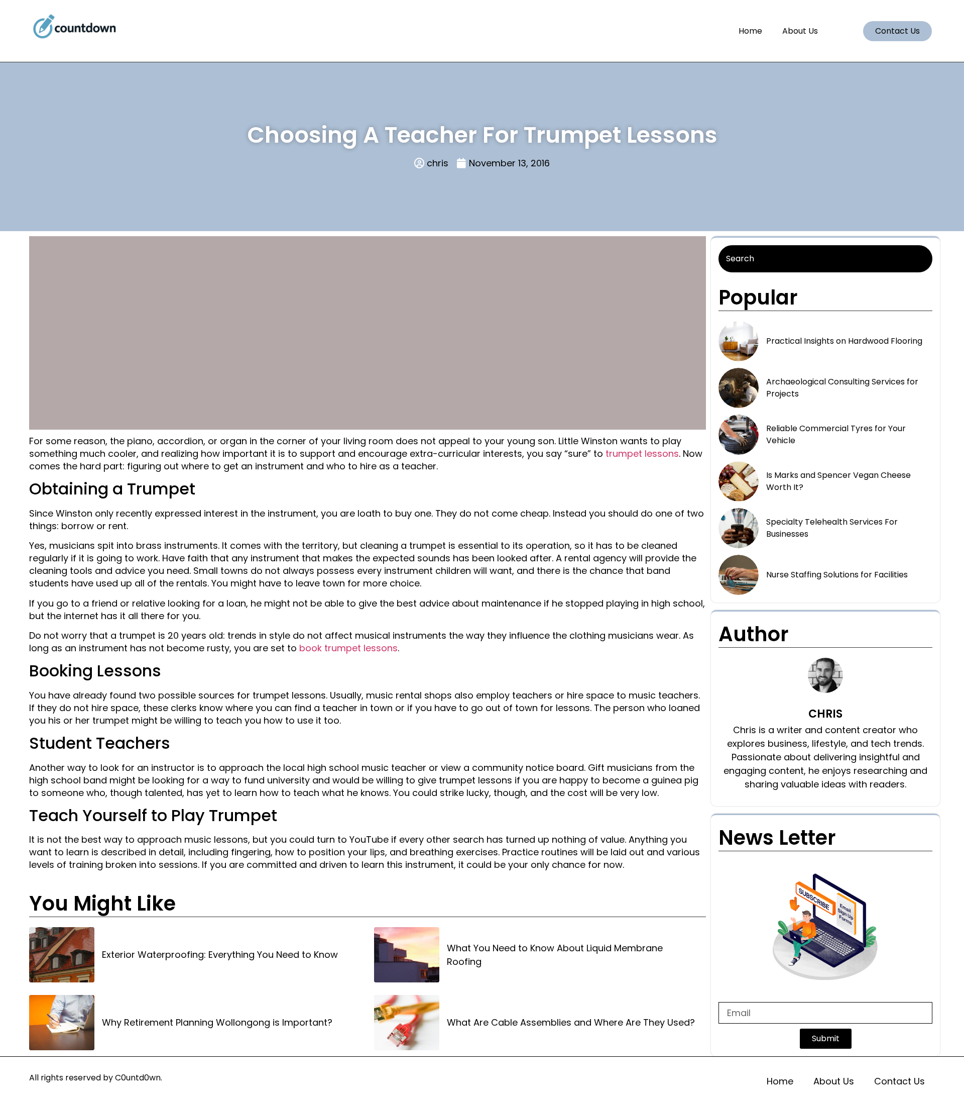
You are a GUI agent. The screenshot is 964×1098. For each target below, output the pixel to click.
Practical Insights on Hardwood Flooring (844, 341)
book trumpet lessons (348, 648)
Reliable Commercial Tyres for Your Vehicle (836, 434)
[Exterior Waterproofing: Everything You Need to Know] (61, 954)
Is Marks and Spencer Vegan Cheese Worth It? (838, 481)
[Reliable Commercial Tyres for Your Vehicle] (738, 435)
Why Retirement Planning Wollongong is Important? (217, 1022)
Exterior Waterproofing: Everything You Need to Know (220, 954)
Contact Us (899, 1081)
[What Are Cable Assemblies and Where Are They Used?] (406, 1022)
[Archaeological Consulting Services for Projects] (738, 388)
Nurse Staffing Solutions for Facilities (837, 574)
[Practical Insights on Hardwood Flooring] (738, 341)
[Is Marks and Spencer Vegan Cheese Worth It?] (738, 481)
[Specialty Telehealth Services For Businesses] (738, 528)
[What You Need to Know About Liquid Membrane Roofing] (406, 954)
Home (750, 31)
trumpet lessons (642, 453)
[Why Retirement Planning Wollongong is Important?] (61, 1022)
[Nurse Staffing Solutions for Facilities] (738, 575)
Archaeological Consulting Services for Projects (842, 388)
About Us (800, 31)
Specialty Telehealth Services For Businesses (832, 528)
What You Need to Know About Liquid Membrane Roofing (555, 955)
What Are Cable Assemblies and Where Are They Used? (571, 1022)
